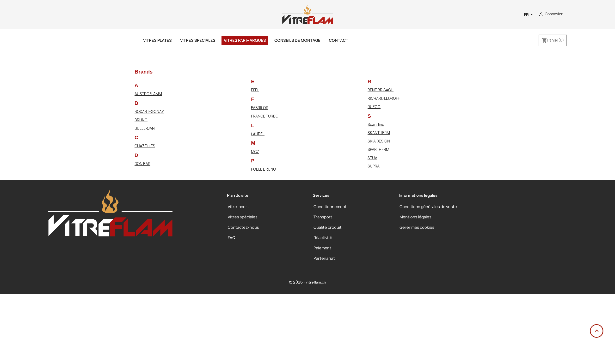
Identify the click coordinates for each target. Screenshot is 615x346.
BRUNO (141, 120)
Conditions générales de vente (428, 206)
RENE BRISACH (381, 90)
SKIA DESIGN (379, 141)
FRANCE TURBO (264, 116)
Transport (323, 217)
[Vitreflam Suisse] (307, 14)
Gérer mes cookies (417, 227)
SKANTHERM (379, 133)
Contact (338, 40)
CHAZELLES (145, 146)
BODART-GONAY (149, 112)
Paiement (322, 248)
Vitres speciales (197, 40)
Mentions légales (415, 217)
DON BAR (142, 164)
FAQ (231, 237)
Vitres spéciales (243, 217)
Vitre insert (238, 206)
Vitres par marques (245, 40)
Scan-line (376, 125)
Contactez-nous (243, 227)
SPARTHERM (378, 150)
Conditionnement (330, 206)
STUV (372, 158)
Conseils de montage (297, 40)
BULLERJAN (145, 128)
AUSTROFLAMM (148, 94)
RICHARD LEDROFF (384, 98)
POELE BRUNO (263, 169)
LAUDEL (257, 134)
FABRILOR (259, 108)
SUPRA (374, 166)
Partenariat (324, 258)
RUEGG (374, 107)
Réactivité (323, 237)
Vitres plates (157, 40)
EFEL (255, 90)
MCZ (255, 152)
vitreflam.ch (316, 282)
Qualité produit (328, 227)
